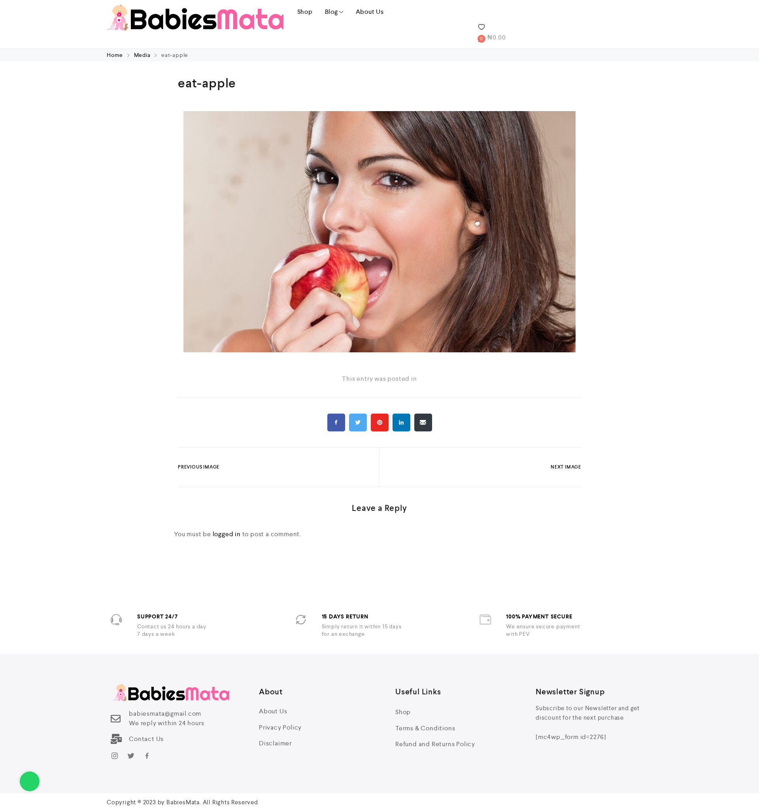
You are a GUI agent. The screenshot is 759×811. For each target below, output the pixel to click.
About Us (370, 12)
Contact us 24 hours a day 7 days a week (171, 630)
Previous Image (198, 467)
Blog (331, 12)
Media (142, 55)
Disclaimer (275, 743)
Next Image (566, 467)
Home (116, 55)
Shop (305, 12)
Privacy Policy (280, 727)
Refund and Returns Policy (435, 744)
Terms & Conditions (425, 728)
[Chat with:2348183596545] (30, 781)
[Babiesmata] (195, 17)
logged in (227, 534)
